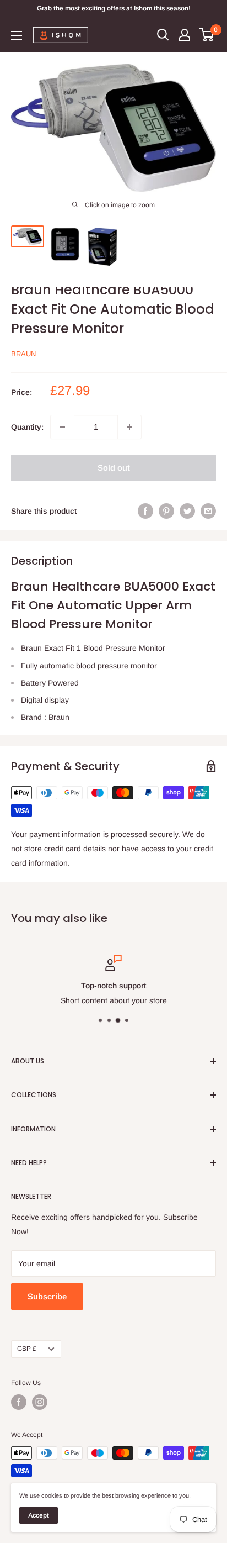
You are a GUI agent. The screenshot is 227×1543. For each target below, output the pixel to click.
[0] (207, 34)
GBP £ (26, 1348)
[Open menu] (16, 35)
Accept (38, 1515)
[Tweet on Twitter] (187, 510)
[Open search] (163, 35)
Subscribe (47, 1296)
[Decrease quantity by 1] (62, 426)
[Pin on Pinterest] (166, 510)
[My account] (184, 35)
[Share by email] (208, 510)
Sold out (114, 467)
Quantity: (27, 426)
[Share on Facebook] (145, 510)
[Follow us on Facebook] (18, 1402)
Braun (23, 354)
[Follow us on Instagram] (39, 1402)
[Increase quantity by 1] (129, 426)
